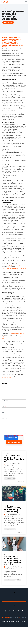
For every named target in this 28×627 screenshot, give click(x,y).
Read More (21, 481)
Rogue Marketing (11, 463)
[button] (26, 2)
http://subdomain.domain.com (16, 333)
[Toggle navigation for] (14, 593)
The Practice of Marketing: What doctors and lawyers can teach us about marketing (13, 560)
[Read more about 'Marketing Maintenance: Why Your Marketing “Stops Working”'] (14, 493)
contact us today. (6, 377)
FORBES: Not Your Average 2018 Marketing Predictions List (14, 458)
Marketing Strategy (8, 22)
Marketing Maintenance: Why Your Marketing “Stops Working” (12, 509)
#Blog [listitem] (19, 580)
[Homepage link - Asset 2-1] (14, 617)
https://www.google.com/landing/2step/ (12, 265)
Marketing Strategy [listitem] (9, 478)
